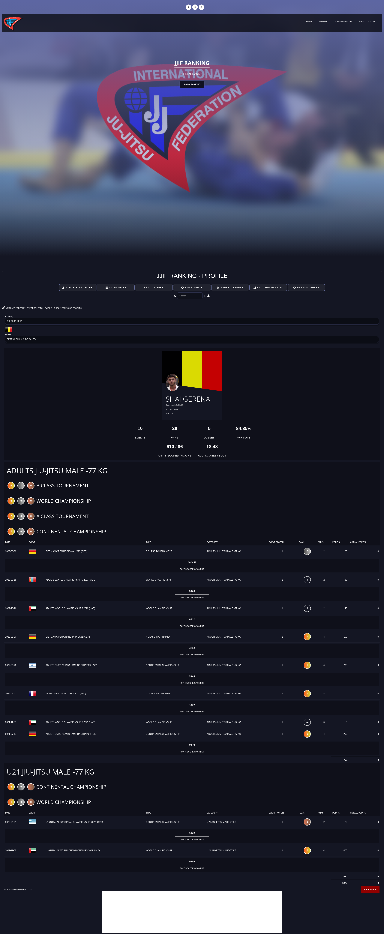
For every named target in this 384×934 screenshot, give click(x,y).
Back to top (370, 889)
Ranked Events (231, 288)
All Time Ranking (270, 288)
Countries (155, 288)
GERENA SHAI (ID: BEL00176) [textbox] (21, 339)
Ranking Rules (308, 288)
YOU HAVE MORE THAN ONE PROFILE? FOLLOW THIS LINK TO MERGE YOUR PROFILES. (43, 308)
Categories (117, 288)
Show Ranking (192, 84)
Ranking (323, 21)
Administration (343, 21)
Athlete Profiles (79, 288)
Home (309, 21)
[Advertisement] (192, 912)
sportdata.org (367, 21)
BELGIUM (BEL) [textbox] (14, 321)
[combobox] (192, 322)
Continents (193, 288)
